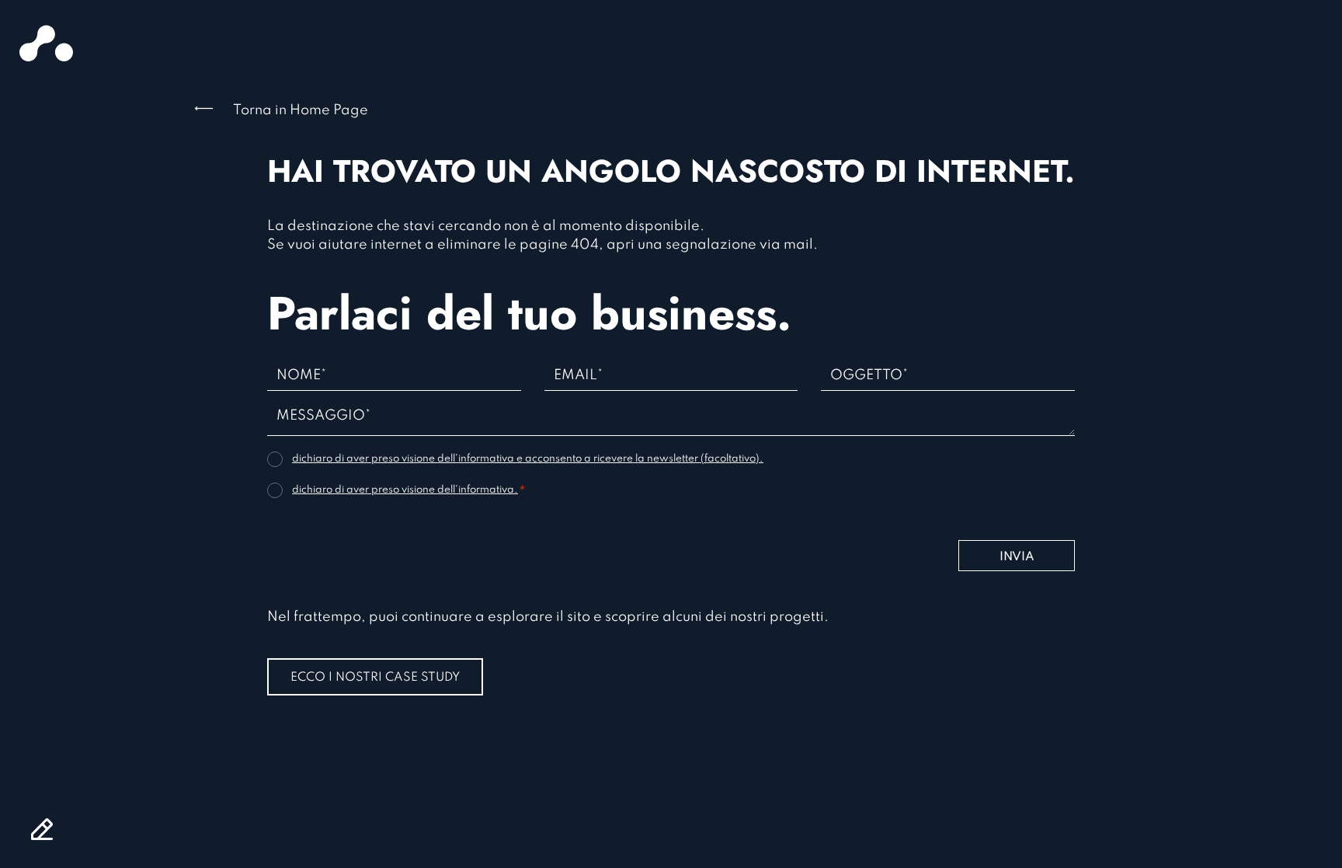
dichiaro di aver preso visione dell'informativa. (405, 490)
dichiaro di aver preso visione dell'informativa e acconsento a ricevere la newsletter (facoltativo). (527, 459)
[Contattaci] (42, 829)
